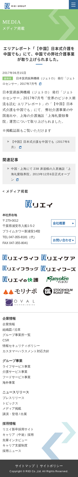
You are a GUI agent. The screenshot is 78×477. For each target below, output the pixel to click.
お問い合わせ (62, 240)
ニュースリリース (15, 392)
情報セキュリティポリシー (21, 345)
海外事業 (8, 382)
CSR (5, 340)
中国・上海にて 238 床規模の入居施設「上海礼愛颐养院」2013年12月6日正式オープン (41, 174)
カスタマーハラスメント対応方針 (25, 351)
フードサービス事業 (16, 377)
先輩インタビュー (14, 440)
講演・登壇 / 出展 (14, 414)
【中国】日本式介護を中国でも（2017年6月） (40, 144)
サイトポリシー (51, 466)
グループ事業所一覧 (16, 335)
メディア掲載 (11, 408)
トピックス (10, 403)
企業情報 (9, 318)
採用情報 (9, 423)
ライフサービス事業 (16, 366)
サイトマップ (25, 466)
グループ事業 (12, 361)
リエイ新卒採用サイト (18, 429)
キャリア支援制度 (14, 445)
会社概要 (59, 223)
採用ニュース (11, 451)
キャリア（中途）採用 (18, 434)
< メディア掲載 (15, 191)
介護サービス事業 (14, 371)
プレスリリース (13, 398)
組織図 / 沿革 (11, 329)
